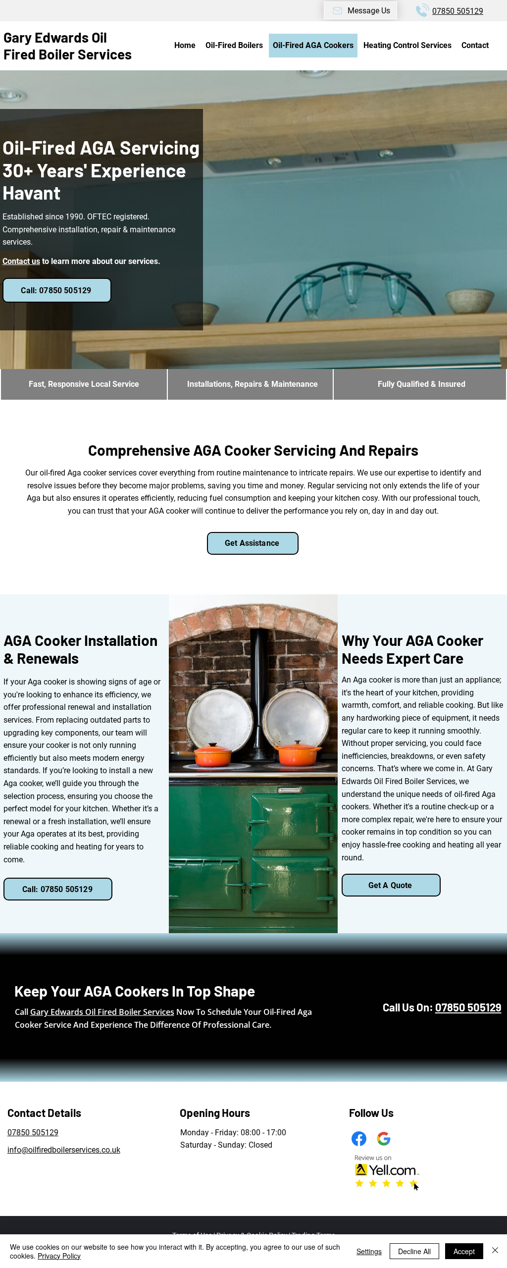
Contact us (21, 261)
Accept (464, 1251)
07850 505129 (457, 11)
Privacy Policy (59, 1256)
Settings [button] (369, 1251)
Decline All (414, 1251)
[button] (360, 10)
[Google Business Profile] (384, 1139)
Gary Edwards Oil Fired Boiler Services (67, 45)
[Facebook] (359, 1139)
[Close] (495, 1251)
